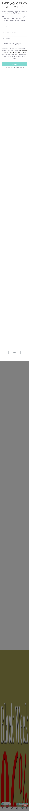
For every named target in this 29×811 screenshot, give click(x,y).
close (14, 352)
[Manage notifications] (25, 805)
